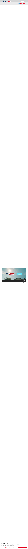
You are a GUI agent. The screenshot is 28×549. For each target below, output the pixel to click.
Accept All (23, 547)
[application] (14, 275)
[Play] (3, 280)
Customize (5, 547)
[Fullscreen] (24, 280)
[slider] (23, 281)
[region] (14, 545)
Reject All (14, 547)
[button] (14, 275)
